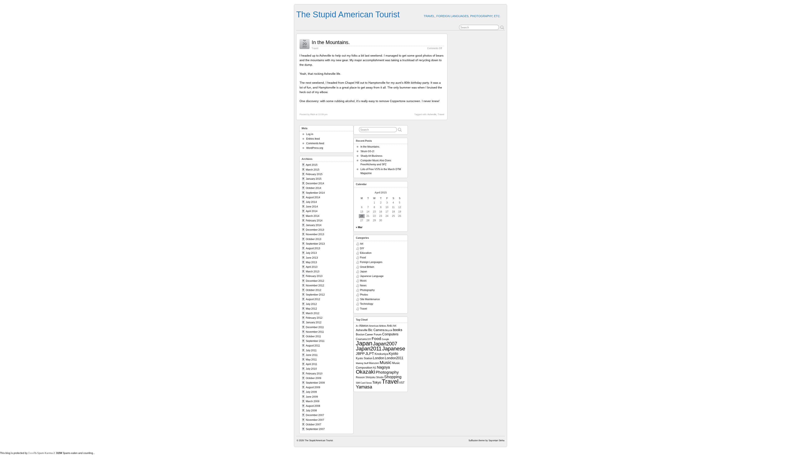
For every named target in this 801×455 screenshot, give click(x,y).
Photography (367, 290)
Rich (312, 114)
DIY (362, 248)
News (363, 285)
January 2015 (313, 178)
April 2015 (311, 164)
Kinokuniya (381, 353)
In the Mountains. (331, 42)
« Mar (359, 227)
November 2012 (315, 285)
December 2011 (315, 327)
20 (361, 216)
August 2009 (313, 387)
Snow (369, 383)
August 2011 (313, 345)
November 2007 (315, 419)
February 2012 (314, 317)
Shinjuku (370, 377)
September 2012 (315, 294)
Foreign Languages (371, 262)
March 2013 (312, 271)
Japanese (393, 348)
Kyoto (393, 353)
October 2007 (313, 424)
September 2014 (315, 192)
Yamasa (364, 386)
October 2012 (313, 290)
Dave (31, 453)
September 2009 (315, 382)
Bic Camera (376, 330)
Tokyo (376, 382)
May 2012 (311, 308)
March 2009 (312, 401)
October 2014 (313, 188)
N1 (374, 367)
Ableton (363, 325)
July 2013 (311, 253)
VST (402, 382)
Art (361, 243)
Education (366, 253)
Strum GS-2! (367, 151)
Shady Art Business (371, 155)
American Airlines (377, 326)
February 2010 (314, 373)
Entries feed (313, 138)
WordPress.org (314, 148)
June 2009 (312, 396)
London (378, 358)
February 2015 (314, 174)
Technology (366, 303)
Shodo (380, 377)
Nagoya (383, 367)
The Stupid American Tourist (348, 14)
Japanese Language (372, 276)
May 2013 (311, 262)
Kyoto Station (364, 358)
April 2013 (311, 266)
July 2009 (311, 392)
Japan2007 (385, 343)
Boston (360, 334)
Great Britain (367, 266)
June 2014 (312, 206)
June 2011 (312, 355)
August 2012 (313, 299)
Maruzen (374, 363)
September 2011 (315, 341)
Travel (315, 48)
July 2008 (311, 410)
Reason (360, 377)
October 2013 (313, 239)
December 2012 (315, 280)
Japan (363, 271)
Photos (364, 294)
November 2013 (315, 234)
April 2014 (311, 211)
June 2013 (312, 257)
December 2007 (315, 415)
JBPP (360, 353)
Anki (389, 325)
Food (363, 257)
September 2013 (315, 243)
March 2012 (312, 313)
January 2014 (313, 225)
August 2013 (313, 248)
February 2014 (314, 220)
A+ (357, 326)
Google (385, 339)
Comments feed (315, 143)
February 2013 (314, 276)
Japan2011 (369, 348)
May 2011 (311, 359)
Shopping (393, 377)
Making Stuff (362, 363)
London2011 (394, 358)
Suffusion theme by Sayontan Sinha (486, 440)
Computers (390, 334)
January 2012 (313, 322)
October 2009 (313, 378)
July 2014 (311, 202)
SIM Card (360, 383)
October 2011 (313, 336)
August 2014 (313, 197)
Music (363, 280)
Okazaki (365, 372)
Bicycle (388, 330)
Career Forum (373, 334)
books (397, 330)
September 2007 (315, 429)
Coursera (361, 339)
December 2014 (315, 183)
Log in (309, 134)
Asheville (431, 114)
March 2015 (312, 169)
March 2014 (312, 216)
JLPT (369, 353)
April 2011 (311, 364)
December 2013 (315, 229)
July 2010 (311, 368)
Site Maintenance (370, 299)
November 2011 (315, 331)
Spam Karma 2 (46, 453)
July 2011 (311, 350)
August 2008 (313, 405)
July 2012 (311, 304)
